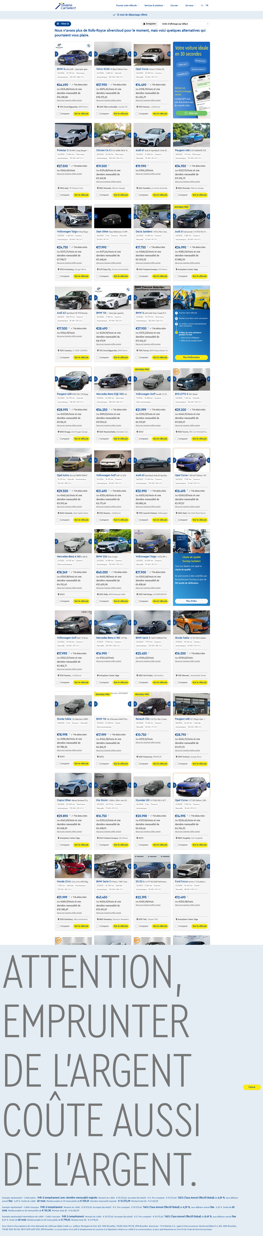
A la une (174, 5)
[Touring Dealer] (66, 5)
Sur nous (189, 5)
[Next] (90, 54)
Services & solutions (154, 5)
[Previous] (56, 54)
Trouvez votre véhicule (126, 5)
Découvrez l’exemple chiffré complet (69, 100)
